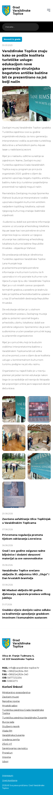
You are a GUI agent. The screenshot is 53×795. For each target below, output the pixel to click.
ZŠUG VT (7, 744)
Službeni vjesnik (11, 726)
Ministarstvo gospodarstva (16, 692)
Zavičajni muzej (10, 697)
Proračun (7, 752)
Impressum (7, 775)
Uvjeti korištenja (9, 780)
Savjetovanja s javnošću (15, 748)
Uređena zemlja (11, 739)
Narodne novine (11, 701)
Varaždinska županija (13, 735)
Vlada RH (7, 731)
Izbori (5, 761)
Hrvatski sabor (10, 705)
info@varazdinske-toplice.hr (20, 668)
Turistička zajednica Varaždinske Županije (24, 717)
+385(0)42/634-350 (15, 671)
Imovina (6, 757)
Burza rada (8, 722)
